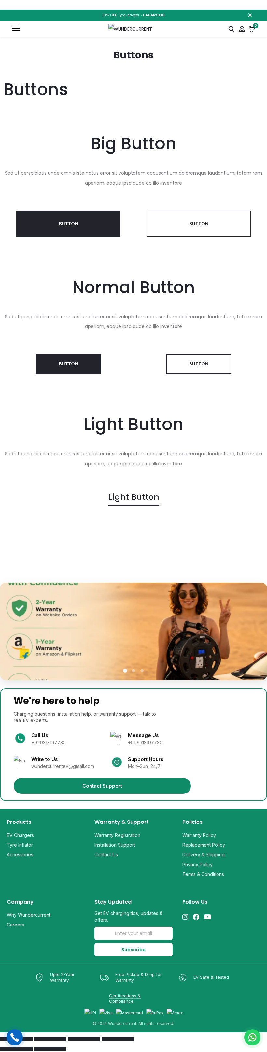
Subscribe (133, 949)
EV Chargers (20, 835)
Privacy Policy (197, 864)
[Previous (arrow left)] (16, 1049)
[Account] (242, 29)
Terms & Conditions (203, 874)
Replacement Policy (203, 845)
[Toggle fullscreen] (50, 1039)
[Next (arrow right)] (50, 1049)
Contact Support (102, 786)
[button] (68, 224)
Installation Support (114, 845)
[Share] (84, 1039)
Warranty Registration (117, 835)
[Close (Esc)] (118, 1039)
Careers (15, 924)
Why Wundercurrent (28, 915)
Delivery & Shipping (203, 854)
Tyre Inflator (20, 845)
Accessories (20, 854)
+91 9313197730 (48, 742)
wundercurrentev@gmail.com (62, 766)
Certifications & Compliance (125, 998)
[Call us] (15, 1037)
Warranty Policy (199, 835)
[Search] (231, 29)
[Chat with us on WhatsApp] (252, 1037)
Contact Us (106, 854)
